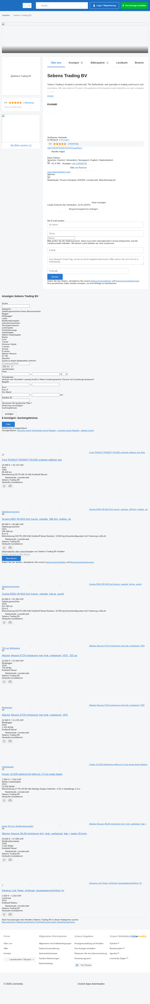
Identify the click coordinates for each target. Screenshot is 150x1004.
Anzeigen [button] (67, 163)
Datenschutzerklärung (49, 948)
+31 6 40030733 (79, 163)
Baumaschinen (9, 922)
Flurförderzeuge (43, 922)
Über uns (8, 943)
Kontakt (7, 953)
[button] (58, 151)
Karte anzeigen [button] (99, 202)
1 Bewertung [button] (28, 103)
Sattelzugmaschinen (26, 922)
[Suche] (39, 5)
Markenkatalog (46, 963)
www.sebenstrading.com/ (58, 172)
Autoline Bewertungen (49, 958)
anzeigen (9, 414)
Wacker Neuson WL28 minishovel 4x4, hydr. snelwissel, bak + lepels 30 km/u (44, 833)
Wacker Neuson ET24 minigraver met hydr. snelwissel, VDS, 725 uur (39, 655)
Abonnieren (11, 558)
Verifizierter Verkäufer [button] (57, 137)
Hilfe (6, 948)
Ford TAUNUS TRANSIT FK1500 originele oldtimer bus (32, 459)
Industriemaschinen (66, 922)
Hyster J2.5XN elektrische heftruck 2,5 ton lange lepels (32, 774)
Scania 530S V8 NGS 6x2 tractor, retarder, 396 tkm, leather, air (36, 519)
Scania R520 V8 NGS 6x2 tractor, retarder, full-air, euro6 (33, 594)
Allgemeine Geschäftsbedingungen (55, 943)
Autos (54, 922)
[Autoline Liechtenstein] (11, 5)
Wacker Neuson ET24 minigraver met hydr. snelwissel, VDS (35, 715)
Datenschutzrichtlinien (101, 281)
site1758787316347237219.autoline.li (64, 148)
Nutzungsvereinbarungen (127, 281)
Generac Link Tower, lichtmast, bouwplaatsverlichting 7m (33, 890)
